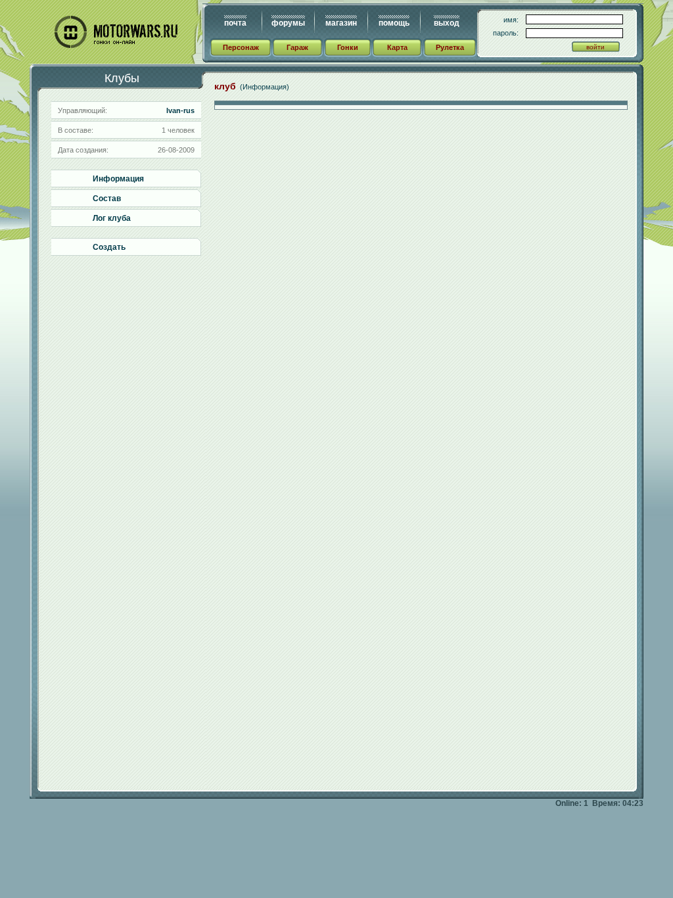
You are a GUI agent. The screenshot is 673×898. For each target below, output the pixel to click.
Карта (397, 47)
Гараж (297, 47)
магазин (341, 23)
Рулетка (450, 47)
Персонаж (241, 47)
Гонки (347, 47)
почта (235, 23)
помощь (394, 23)
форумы (288, 23)
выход (446, 23)
